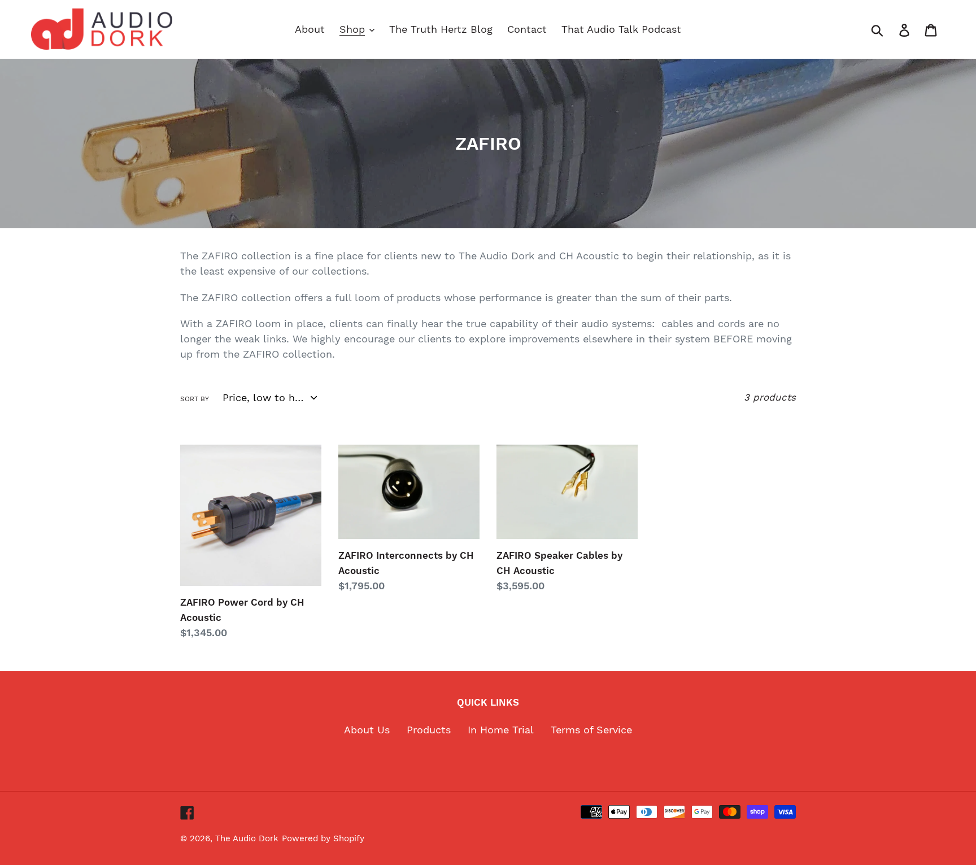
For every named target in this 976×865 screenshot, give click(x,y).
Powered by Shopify (323, 838)
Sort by (194, 399)
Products (429, 730)
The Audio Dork (246, 838)
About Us (367, 730)
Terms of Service (591, 730)
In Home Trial (501, 730)
